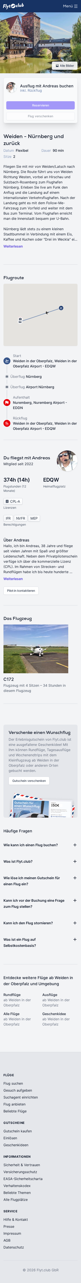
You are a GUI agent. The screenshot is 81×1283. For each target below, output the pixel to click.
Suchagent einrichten (20, 1097)
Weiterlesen (13, 246)
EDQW (51, 480)
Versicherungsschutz (20, 1172)
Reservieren (40, 105)
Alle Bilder (67, 65)
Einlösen (10, 1138)
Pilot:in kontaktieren (21, 590)
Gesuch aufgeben (17, 1090)
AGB (6, 1240)
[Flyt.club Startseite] (13, 6)
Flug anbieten (14, 1104)
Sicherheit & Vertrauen (21, 1165)
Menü (71, 7)
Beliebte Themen (17, 1192)
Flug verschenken (40, 116)
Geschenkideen (15, 1145)
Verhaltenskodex (17, 1186)
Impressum (12, 1233)
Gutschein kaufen (17, 1131)
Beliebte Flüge (15, 1111)
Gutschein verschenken (29, 781)
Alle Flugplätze (15, 1199)
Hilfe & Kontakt (15, 1219)
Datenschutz (13, 1247)
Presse (8, 1226)
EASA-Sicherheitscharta (23, 1179)
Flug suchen (13, 1083)
